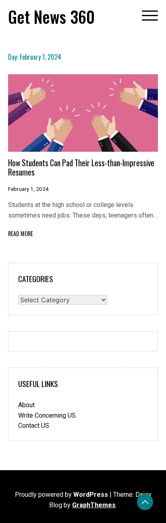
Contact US (33, 425)
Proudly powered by (61, 494)
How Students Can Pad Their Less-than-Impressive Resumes (81, 167)
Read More (20, 233)
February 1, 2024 (28, 189)
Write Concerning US (47, 415)
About (26, 405)
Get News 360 (51, 16)
